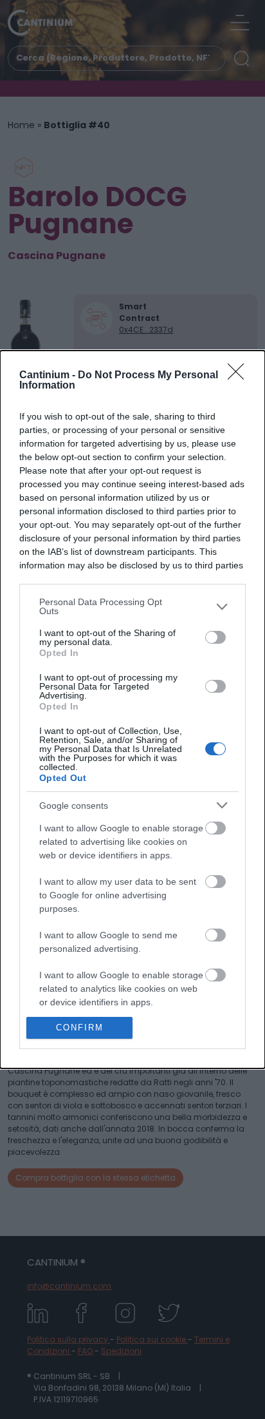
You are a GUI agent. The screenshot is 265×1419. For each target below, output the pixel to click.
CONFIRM (80, 1027)
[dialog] (132, 709)
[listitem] (132, 606)
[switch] (215, 637)
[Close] (240, 375)
